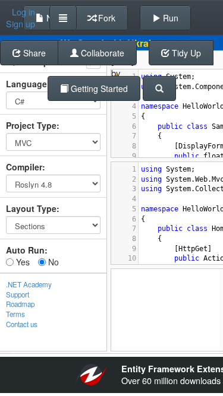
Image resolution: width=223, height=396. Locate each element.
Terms (15, 314)
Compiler (24, 167)
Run (169, 18)
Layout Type (31, 208)
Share (33, 53)
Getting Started (98, 88)
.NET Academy (29, 284)
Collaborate (101, 53)
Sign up (20, 24)
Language (26, 84)
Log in (23, 12)
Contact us (21, 324)
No (52, 262)
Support (17, 294)
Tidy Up (185, 53)
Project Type (31, 125)
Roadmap (20, 304)
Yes (22, 262)
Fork (105, 18)
